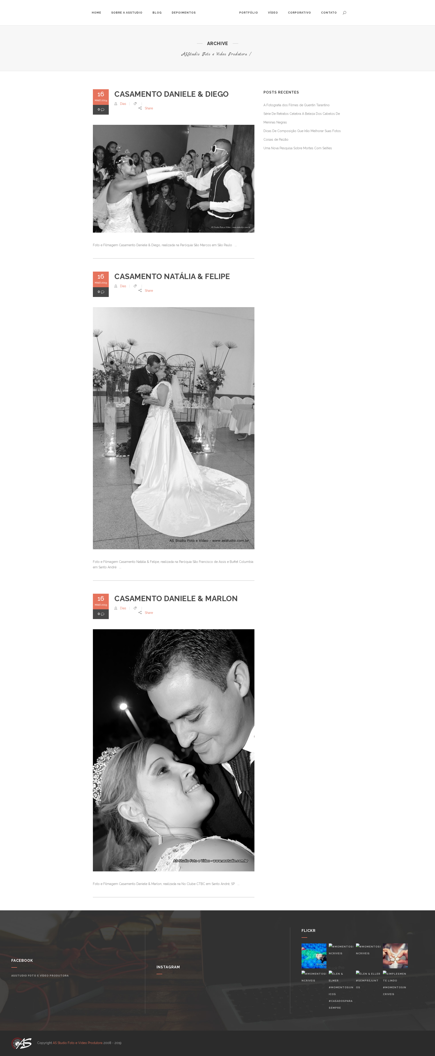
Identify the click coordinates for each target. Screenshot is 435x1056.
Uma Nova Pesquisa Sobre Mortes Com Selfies (297, 148)
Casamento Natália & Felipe (172, 276)
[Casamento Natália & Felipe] (173, 428)
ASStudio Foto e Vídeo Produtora (214, 54)
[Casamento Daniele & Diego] (173, 179)
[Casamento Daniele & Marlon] (173, 750)
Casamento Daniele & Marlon (176, 598)
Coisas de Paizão (275, 139)
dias (123, 104)
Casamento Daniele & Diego (171, 94)
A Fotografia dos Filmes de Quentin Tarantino (296, 105)
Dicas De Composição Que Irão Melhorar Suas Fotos (302, 131)
